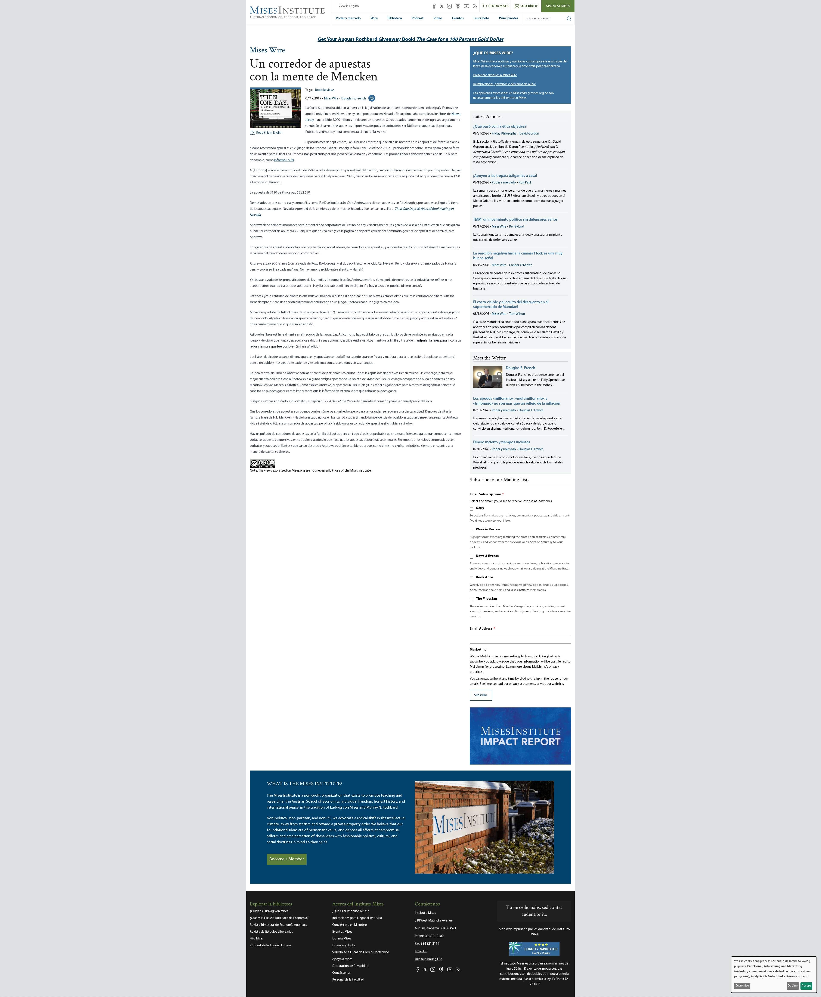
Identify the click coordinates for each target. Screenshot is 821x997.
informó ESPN (284, 160)
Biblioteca (394, 18)
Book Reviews (324, 90)
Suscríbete (481, 18)
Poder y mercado (348, 18)
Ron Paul (525, 182)
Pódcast (418, 18)
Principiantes (508, 18)
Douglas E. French (353, 98)
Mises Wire (267, 50)
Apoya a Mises (342, 959)
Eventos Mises (342, 931)
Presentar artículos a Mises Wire (495, 75)
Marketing (478, 649)
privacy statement (522, 684)
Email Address (482, 628)
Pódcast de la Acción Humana (270, 945)
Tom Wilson (517, 314)
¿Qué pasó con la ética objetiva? (499, 127)
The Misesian (486, 599)
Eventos (458, 18)
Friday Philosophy (504, 133)
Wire (374, 18)
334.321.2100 (434, 936)
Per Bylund (516, 226)
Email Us (421, 951)
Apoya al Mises (558, 6)
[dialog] (774, 975)
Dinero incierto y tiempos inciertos (501, 442)
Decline (793, 985)
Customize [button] (742, 985)
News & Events (487, 556)
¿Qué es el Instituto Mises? (350, 911)
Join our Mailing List (428, 959)
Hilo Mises (257, 938)
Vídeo (438, 18)
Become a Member (286, 859)
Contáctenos (341, 973)
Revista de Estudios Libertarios (271, 931)
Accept (806, 985)
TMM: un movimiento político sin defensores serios (515, 220)
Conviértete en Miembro (349, 925)
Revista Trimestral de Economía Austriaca (278, 925)
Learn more (514, 667)
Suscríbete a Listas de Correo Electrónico (360, 952)
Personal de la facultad (348, 979)
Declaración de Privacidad (350, 966)
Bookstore (484, 577)
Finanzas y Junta (343, 945)
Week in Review (488, 529)
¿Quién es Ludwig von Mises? (269, 911)
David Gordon (529, 133)
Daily (480, 508)
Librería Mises (341, 938)
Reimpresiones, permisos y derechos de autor (504, 84)
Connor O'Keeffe (520, 265)
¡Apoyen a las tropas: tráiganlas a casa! (505, 176)
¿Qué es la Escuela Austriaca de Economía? (279, 918)
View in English (349, 6)
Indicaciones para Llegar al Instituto (357, 918)
